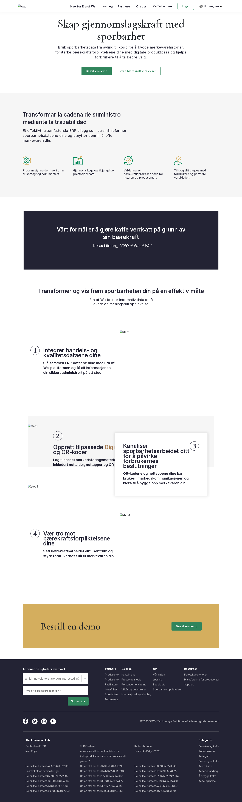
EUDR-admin (87, 746)
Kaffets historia (143, 746)
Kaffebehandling (208, 771)
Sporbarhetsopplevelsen (167, 689)
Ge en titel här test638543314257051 (101, 790)
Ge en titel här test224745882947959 (48, 790)
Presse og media (131, 679)
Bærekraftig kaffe (209, 746)
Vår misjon (159, 674)
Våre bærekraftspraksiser (138, 71)
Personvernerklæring (134, 684)
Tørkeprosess (207, 751)
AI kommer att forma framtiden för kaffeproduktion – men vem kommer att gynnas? (103, 756)
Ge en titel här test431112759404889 (101, 785)
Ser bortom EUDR (36, 746)
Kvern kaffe (205, 766)
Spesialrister (112, 694)
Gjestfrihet (111, 689)
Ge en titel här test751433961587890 (47, 785)
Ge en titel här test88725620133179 (155, 790)
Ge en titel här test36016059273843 (155, 766)
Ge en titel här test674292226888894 (102, 771)
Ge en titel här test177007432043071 (101, 775)
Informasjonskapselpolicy (136, 694)
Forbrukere (111, 699)
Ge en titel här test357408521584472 (101, 780)
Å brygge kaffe (207, 775)
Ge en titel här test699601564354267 (47, 780)
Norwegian (211, 6)
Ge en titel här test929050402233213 (101, 766)
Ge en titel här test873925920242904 (156, 775)
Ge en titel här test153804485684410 (156, 780)
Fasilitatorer (112, 684)
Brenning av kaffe (209, 761)
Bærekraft (159, 684)
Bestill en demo (96, 71)
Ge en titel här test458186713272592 (47, 775)
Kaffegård (204, 756)
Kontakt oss (128, 674)
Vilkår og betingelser (134, 689)
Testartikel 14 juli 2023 (147, 751)
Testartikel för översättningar (42, 771)
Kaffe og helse (207, 780)
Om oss (141, 6)
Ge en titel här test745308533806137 (156, 785)
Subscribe (78, 701)
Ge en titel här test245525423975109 (47, 766)
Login (186, 6)
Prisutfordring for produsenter (201, 679)
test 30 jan (32, 751)
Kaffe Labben (162, 6)
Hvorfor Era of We (82, 6)
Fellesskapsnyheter (195, 674)
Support (189, 684)
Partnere (124, 6)
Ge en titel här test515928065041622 (155, 771)
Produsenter (112, 674)
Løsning (107, 6)
